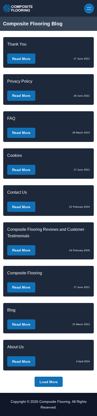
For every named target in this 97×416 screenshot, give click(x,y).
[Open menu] (89, 8)
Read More (21, 59)
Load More (49, 382)
